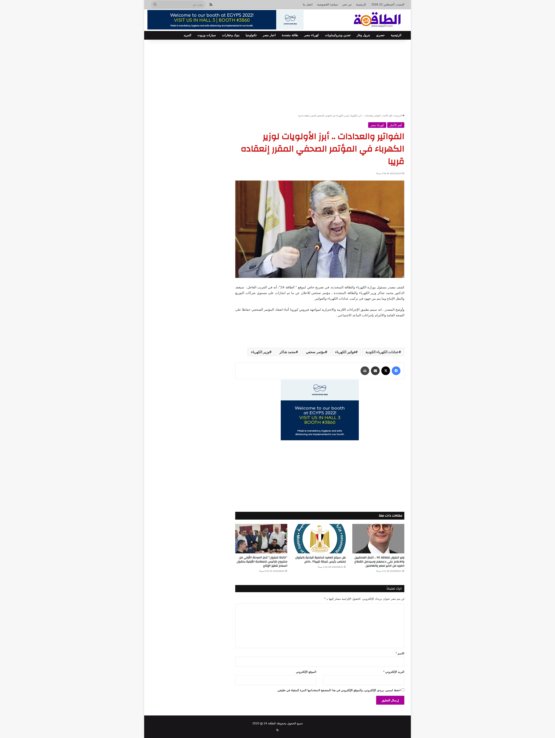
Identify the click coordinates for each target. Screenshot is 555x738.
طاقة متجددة (290, 35)
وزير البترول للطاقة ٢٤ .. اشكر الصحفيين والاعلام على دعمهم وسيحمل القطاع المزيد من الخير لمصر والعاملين (379, 562)
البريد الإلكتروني (393, 671)
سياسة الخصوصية (327, 4)
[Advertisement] (277, 76)
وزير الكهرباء (260, 352)
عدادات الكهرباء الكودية (382, 352)
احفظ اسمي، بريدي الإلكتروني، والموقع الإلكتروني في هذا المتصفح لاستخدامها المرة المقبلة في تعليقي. (339, 690)
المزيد (187, 35)
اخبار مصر (269, 35)
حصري (380, 35)
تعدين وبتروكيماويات (338, 35)
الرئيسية (361, 4)
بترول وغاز (363, 35)
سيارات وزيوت (206, 35)
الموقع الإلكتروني (306, 671)
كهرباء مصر (311, 35)
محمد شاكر (287, 352)
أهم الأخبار (387, 115)
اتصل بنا (308, 4)
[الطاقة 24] (370, 20)
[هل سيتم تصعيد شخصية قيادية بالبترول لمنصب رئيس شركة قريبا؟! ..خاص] (320, 538)
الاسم (400, 653)
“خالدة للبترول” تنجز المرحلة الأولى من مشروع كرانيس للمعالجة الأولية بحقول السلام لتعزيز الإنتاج (262, 562)
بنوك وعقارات (231, 35)
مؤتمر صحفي (315, 352)
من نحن (347, 4)
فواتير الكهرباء (345, 352)
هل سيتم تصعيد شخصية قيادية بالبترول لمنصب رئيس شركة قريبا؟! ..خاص (320, 559)
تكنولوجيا (251, 35)
